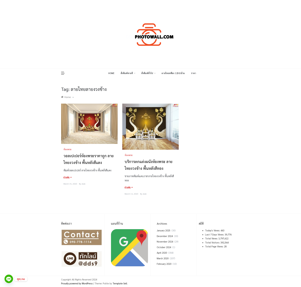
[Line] (9, 279)
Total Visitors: (212, 242)
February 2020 (164, 263)
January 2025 (163, 230)
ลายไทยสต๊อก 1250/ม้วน (173, 73)
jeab (83, 183)
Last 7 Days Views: (215, 234)
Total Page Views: (214, 246)
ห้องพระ (67, 149)
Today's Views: (213, 230)
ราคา (193, 73)
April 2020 (162, 252)
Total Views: (211, 238)
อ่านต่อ (66, 177)
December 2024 (165, 235)
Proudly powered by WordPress (77, 283)
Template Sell (120, 283)
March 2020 (163, 258)
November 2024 (165, 241)
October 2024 (164, 247)
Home (111, 73)
